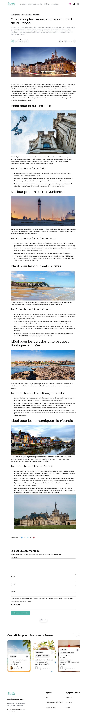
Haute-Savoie (39, 652)
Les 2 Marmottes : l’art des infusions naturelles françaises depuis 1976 (44, 662)
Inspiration (36, 14)
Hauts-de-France (26, 14)
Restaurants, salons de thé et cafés (42, 655)
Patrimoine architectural (67, 652)
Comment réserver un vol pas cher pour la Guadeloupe (18, 662)
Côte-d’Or (63, 649)
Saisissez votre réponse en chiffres (21, 602)
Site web (13, 591)
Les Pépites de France (22, 40)
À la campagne (16, 14)
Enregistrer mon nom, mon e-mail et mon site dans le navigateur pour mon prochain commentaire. (43, 598)
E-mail (13, 584)
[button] (74, 41)
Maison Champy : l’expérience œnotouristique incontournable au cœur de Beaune (69, 660)
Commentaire (15, 557)
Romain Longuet (19, 667)
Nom (13, 577)
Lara (40, 667)
